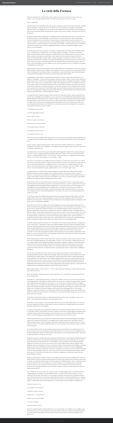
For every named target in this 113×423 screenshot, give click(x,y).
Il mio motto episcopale (104, 2)
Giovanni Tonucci (9, 3)
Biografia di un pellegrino (83, 2)
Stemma (94, 2)
